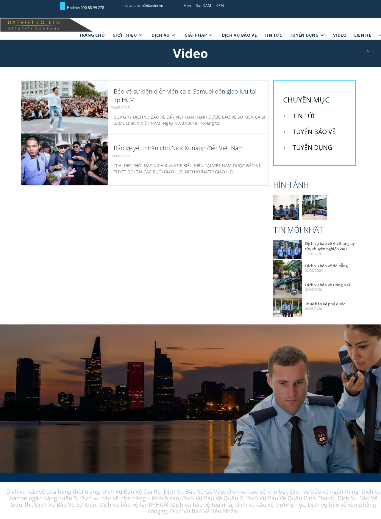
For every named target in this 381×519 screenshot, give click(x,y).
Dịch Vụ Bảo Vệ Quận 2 (212, 498)
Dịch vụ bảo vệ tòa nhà (201, 505)
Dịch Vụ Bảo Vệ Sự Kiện (65, 505)
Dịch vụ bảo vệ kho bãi (257, 492)
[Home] (363, 51)
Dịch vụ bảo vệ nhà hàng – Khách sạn (129, 498)
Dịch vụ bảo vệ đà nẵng (326, 266)
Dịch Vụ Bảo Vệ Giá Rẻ (131, 492)
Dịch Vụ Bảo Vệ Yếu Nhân (204, 511)
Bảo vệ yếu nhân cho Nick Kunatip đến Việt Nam (179, 148)
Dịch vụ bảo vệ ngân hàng (324, 492)
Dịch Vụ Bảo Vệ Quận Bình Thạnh (290, 498)
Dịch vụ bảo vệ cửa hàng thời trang (52, 492)
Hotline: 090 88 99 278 (85, 7)
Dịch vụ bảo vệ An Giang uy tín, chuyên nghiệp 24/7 (330, 246)
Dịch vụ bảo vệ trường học (270, 505)
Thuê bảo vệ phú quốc (325, 304)
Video (376, 51)
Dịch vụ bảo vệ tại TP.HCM (133, 505)
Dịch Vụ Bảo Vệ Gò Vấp (194, 492)
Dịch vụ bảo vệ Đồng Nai (327, 285)
